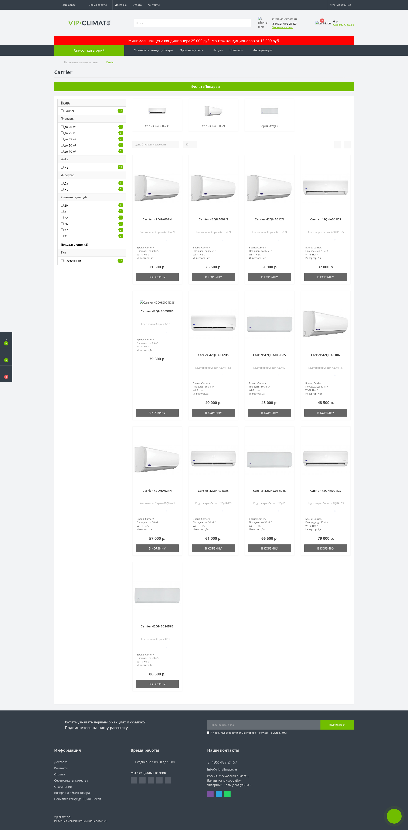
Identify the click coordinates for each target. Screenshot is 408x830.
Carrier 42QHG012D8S (269, 355)
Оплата (137, 5)
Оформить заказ (343, 25)
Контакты (154, 5)
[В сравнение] (177, 167)
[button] (67, 5)
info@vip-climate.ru (222, 769)
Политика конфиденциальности (77, 799)
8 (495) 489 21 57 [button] (222, 762)
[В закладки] (177, 161)
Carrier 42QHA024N (157, 491)
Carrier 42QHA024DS (325, 491)
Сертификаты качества (71, 780)
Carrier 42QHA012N (269, 219)
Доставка (121, 5)
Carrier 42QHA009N (213, 219)
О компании (63, 787)
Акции (218, 50)
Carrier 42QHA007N (157, 219)
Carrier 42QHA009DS (325, 219)
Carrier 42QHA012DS (213, 355)
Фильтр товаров (205, 86)
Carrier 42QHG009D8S (157, 311)
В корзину (157, 277)
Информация (263, 50)
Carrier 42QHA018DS (213, 491)
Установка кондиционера (153, 50)
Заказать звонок (282, 27)
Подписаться (337, 724)
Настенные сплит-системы (81, 62)
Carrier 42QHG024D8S (157, 626)
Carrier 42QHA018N (325, 355)
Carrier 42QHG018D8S (269, 491)
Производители (192, 50)
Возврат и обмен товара (240, 732)
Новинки (236, 50)
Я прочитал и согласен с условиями (249, 732)
